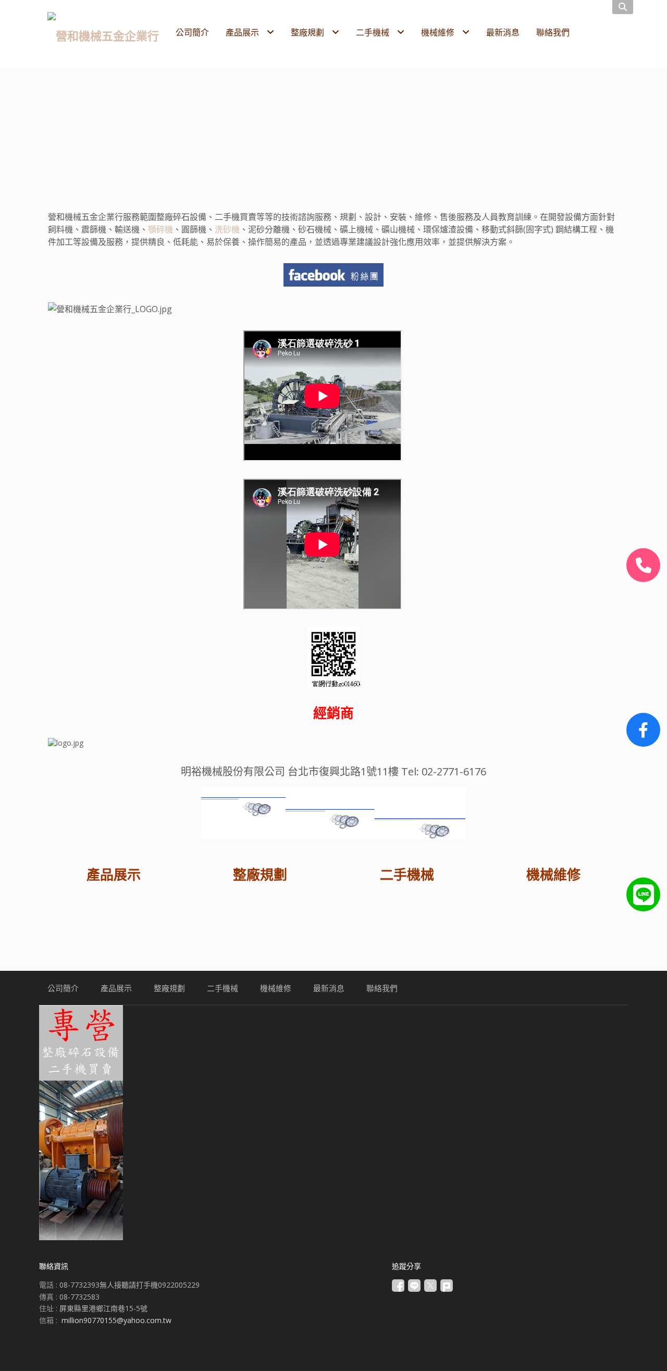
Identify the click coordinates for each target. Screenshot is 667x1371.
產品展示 (114, 874)
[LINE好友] (643, 894)
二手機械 (407, 874)
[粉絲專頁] (643, 730)
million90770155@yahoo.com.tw (116, 1320)
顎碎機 (160, 229)
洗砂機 (227, 229)
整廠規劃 (260, 874)
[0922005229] (643, 565)
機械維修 (553, 874)
